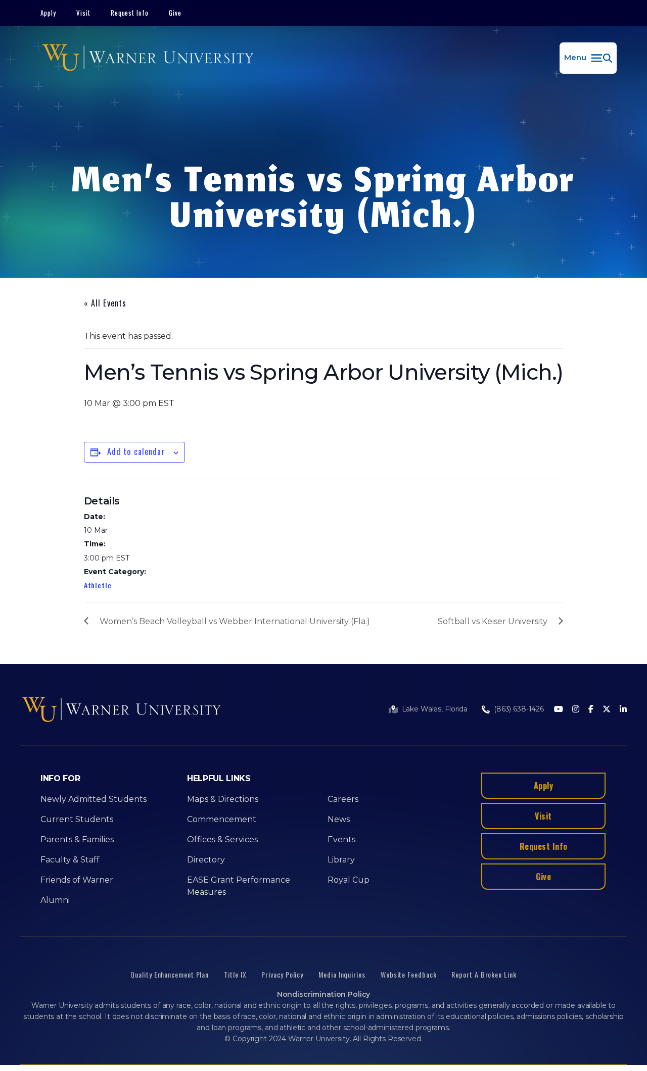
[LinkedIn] (623, 709)
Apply (48, 13)
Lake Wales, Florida (435, 708)
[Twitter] (607, 709)
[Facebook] (590, 709)
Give (175, 13)
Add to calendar (136, 451)
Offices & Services (222, 839)
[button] (588, 58)
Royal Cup (348, 880)
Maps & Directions (222, 799)
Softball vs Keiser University (492, 621)
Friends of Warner (76, 880)
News (339, 819)
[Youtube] (558, 709)
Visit (83, 13)
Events (341, 839)
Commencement (221, 819)
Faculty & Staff (70, 859)
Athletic (98, 585)
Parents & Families (77, 839)
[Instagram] (575, 709)
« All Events (105, 303)
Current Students (76, 819)
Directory (206, 859)
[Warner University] (147, 58)
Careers (343, 799)
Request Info (130, 13)
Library (341, 859)
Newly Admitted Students (93, 799)
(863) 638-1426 (519, 708)
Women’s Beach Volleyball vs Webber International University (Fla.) (235, 621)
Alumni (55, 900)
